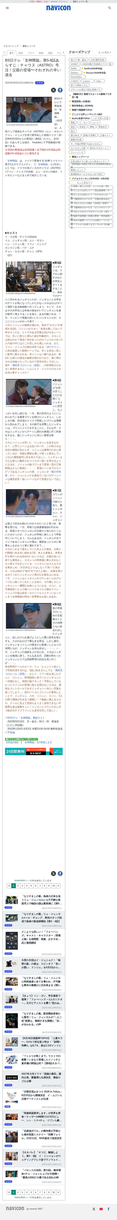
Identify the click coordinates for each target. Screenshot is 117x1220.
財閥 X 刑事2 (89, 135)
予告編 (11, 732)
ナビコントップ (11, 46)
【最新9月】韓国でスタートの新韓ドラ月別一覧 (92, 95)
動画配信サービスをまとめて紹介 (87, 174)
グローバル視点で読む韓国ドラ (86, 89)
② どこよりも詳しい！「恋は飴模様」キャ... (90, 192)
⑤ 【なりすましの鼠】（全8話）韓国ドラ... (90, 204)
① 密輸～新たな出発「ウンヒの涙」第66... (90, 187)
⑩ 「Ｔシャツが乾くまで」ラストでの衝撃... (90, 226)
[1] (9, 885)
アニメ (60, 53)
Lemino (87, 81)
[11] (58, 885)
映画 (41, 53)
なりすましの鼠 (78, 148)
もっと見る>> (80, 182)
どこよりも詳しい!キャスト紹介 (87, 114)
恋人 (73, 131)
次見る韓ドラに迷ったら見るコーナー (89, 161)
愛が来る (75, 135)
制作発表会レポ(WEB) (82, 105)
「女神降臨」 (12, 160)
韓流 (21, 53)
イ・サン (83, 122)
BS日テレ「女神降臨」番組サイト (26, 717)
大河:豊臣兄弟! (97, 60)
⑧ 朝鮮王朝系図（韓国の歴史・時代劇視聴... (90, 217)
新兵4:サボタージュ (99, 148)
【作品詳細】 (12, 742)
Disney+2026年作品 (96, 73)
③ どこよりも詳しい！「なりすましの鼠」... (89, 196)
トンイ (95, 122)
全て (11, 53)
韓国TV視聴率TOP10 (82, 110)
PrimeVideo (77, 77)
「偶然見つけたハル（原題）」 (27, 365)
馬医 (73, 122)
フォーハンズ (77, 152)
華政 (92, 127)
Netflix (75, 68)
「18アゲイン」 (52, 347)
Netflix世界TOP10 (81, 118)
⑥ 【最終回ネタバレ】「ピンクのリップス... (90, 209)
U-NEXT (75, 81)
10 (53, 886)
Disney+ (76, 72)
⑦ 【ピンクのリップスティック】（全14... (90, 213)
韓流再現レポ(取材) (81, 101)
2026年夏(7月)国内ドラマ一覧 (96, 64)
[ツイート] (53, 90)
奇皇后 (82, 127)
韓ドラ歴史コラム (79, 85)
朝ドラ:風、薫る (78, 60)
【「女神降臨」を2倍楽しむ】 (36, 742)
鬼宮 (73, 127)
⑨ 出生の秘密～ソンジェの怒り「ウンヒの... (90, 221)
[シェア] (60, 90)
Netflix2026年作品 (93, 68)
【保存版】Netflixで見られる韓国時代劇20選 (91, 165)
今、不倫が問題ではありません (86, 144)
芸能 (50, 53)
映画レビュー (77, 170)
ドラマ (31, 53)
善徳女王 (102, 127)
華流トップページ (80, 157)
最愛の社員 (76, 139)
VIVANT (74, 64)
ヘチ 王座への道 (100, 118)
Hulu (99, 81)
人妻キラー (105, 135)
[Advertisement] (58, 28)
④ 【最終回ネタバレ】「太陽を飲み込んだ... (90, 200)
